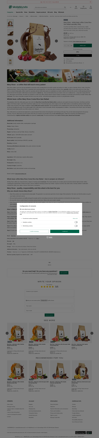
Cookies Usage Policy (53, 211)
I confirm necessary (34, 231)
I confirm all (64, 231)
